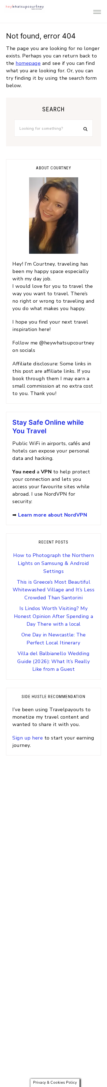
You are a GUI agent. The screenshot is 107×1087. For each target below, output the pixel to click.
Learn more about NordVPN (52, 515)
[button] (97, 10)
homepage (28, 63)
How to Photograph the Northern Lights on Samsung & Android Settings (53, 563)
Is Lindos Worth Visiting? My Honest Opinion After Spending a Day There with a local (53, 616)
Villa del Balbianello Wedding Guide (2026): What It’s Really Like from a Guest (53, 661)
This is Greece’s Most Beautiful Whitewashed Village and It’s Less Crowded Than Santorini (54, 590)
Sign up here (28, 738)
